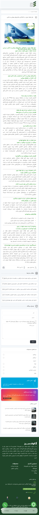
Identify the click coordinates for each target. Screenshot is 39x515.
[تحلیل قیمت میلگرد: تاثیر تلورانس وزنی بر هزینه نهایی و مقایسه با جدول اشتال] (34, 429)
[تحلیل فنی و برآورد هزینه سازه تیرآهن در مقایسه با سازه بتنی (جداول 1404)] (34, 410)
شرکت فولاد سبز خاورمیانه (30, 466)
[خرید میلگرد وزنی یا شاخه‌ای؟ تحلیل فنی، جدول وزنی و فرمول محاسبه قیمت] (34, 416)
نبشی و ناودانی (32, 370)
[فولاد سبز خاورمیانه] (28, 4)
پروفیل (34, 354)
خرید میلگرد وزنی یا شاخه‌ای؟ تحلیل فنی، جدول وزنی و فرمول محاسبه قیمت (19, 284)
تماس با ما (34, 471)
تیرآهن (34, 357)
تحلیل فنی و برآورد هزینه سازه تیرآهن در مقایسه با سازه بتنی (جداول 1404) (19, 278)
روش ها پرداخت (14, 466)
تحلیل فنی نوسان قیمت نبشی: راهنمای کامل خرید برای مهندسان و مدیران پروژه (19, 300)
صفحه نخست (34, 11)
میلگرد (34, 367)
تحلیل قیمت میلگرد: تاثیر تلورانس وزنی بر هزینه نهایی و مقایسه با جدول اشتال (19, 294)
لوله (35, 364)
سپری (34, 361)
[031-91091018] (5, 504)
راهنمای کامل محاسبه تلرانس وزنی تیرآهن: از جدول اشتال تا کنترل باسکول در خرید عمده (19, 289)
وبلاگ (35, 473)
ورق (35, 373)
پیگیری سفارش (14, 468)
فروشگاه (35, 468)
